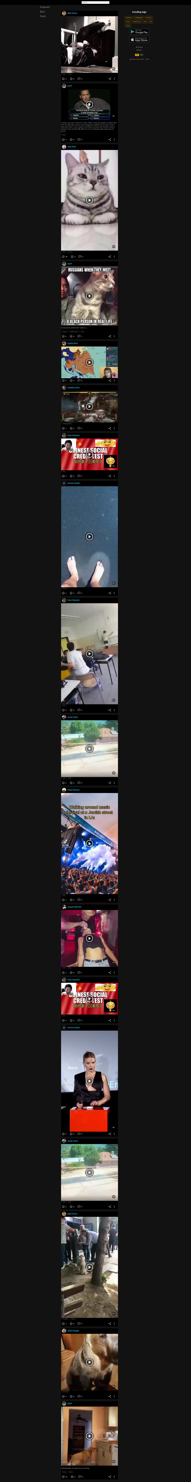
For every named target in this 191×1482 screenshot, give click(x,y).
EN (137, 55)
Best (42, 12)
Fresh (43, 16)
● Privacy (139, 47)
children (129, 17)
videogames (139, 17)
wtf (150, 21)
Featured (45, 7)
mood (128, 25)
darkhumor (137, 21)
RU (141, 55)
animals (148, 17)
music (128, 21)
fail (145, 21)
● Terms (139, 50)
